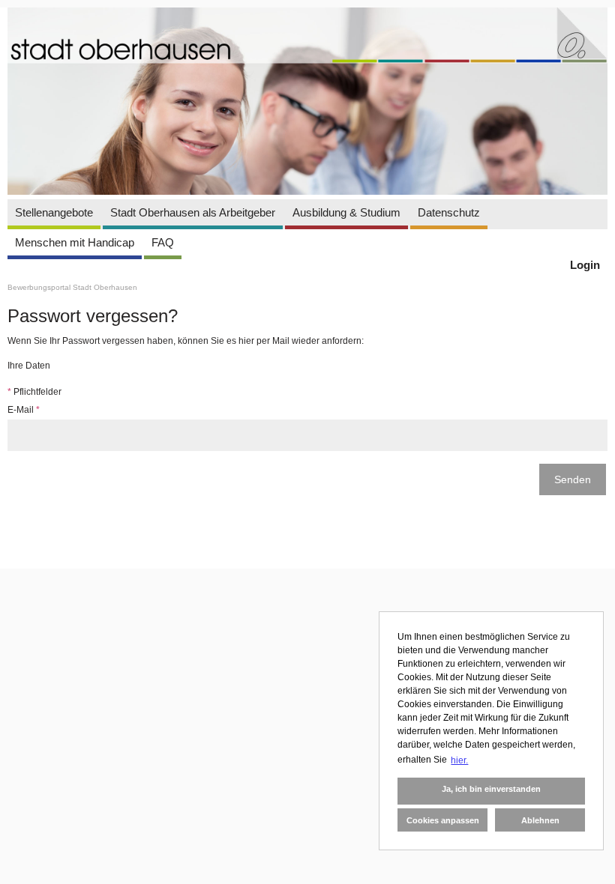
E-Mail (24, 410)
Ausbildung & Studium (346, 212)
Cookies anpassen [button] (442, 820)
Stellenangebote (54, 212)
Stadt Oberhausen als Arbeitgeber (192, 212)
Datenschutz (449, 212)
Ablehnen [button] (540, 820)
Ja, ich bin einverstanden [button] (491, 788)
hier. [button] (459, 760)
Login (585, 264)
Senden (572, 479)
